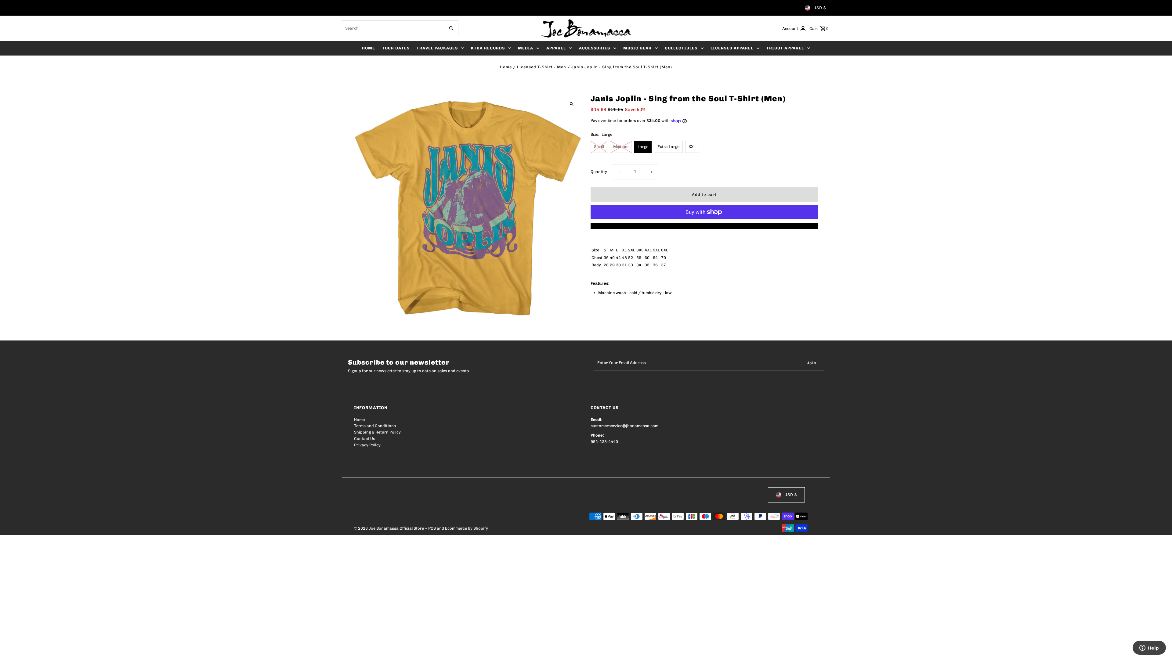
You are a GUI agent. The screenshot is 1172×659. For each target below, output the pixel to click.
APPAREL (556, 48)
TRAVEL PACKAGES (437, 48)
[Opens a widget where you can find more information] (1149, 648)
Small (599, 146)
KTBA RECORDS (488, 48)
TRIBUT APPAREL (785, 48)
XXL (692, 146)
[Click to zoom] (571, 104)
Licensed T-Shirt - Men (541, 67)
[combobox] (392, 28)
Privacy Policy (367, 445)
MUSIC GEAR (637, 48)
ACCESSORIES (594, 48)
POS (432, 528)
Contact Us (364, 438)
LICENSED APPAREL (732, 48)
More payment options (704, 225)
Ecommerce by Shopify (466, 528)
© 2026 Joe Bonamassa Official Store (389, 528)
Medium (620, 146)
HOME (368, 48)
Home (506, 67)
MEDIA (525, 48)
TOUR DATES (396, 48)
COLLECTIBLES (681, 48)
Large (643, 146)
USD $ (819, 7)
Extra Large (668, 146)
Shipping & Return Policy (377, 432)
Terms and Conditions (375, 425)
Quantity (599, 171)
